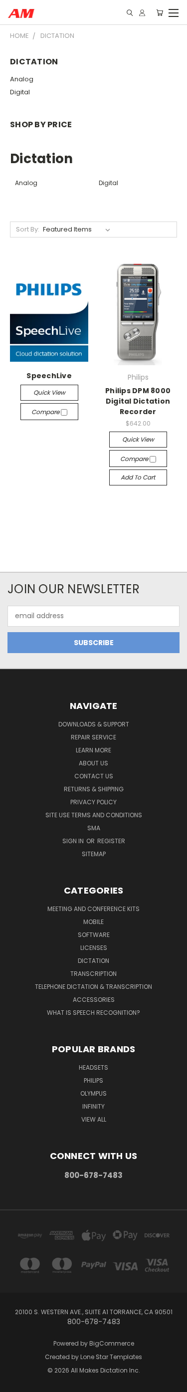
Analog (21, 79)
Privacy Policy (93, 802)
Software (94, 934)
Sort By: (27, 229)
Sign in (73, 841)
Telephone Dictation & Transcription (93, 986)
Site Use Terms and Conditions (93, 815)
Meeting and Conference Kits (93, 909)
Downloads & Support (93, 724)
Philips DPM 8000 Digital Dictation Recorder (138, 401)
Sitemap (94, 854)
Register (111, 841)
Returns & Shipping (94, 789)
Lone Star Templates (111, 1357)
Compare (46, 412)
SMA (93, 828)
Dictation (93, 960)
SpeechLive (49, 376)
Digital (20, 92)
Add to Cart (138, 477)
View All (93, 1119)
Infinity (93, 1106)
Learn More (93, 750)
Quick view (49, 392)
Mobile (93, 922)
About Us (93, 763)
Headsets (93, 1067)
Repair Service (93, 737)
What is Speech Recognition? (93, 1012)
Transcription (93, 973)
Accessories (94, 999)
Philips (93, 1080)
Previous (15, 1382)
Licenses (93, 947)
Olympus (93, 1093)
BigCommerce (111, 1343)
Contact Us (93, 776)
